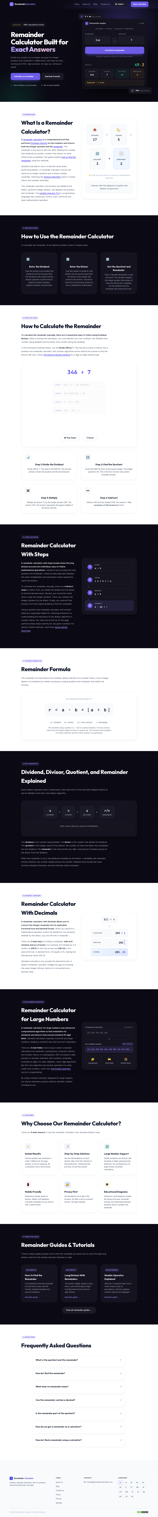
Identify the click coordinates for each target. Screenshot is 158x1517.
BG (120, 1496)
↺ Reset (90, 438)
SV (132, 1496)
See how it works (52, 76)
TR (126, 1496)
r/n (107, 812)
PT (132, 1487)
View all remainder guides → (79, 1310)
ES (131, 1482)
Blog (95, 4)
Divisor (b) (122, 34)
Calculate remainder (114, 50)
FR (143, 1482)
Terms (58, 1495)
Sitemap (59, 1503)
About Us (86, 4)
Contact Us (105, 4)
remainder (58, 146)
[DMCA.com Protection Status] (142, 1512)
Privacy (59, 1499)
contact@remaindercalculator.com (100, 1482)
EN (120, 1482)
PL (132, 1492)
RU (137, 1482)
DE (120, 1487)
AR (144, 1492)
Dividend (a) (89, 34)
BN (137, 1487)
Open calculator (139, 4)
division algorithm (52, 177)
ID (138, 1492)
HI (126, 1482)
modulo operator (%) (49, 193)
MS (127, 1492)
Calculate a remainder (25, 76)
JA (143, 1487)
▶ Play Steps (70, 438)
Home (76, 4)
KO (120, 1492)
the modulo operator (61, 1069)
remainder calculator (33, 139)
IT (126, 1487)
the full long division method (57, 355)
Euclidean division (38, 143)
